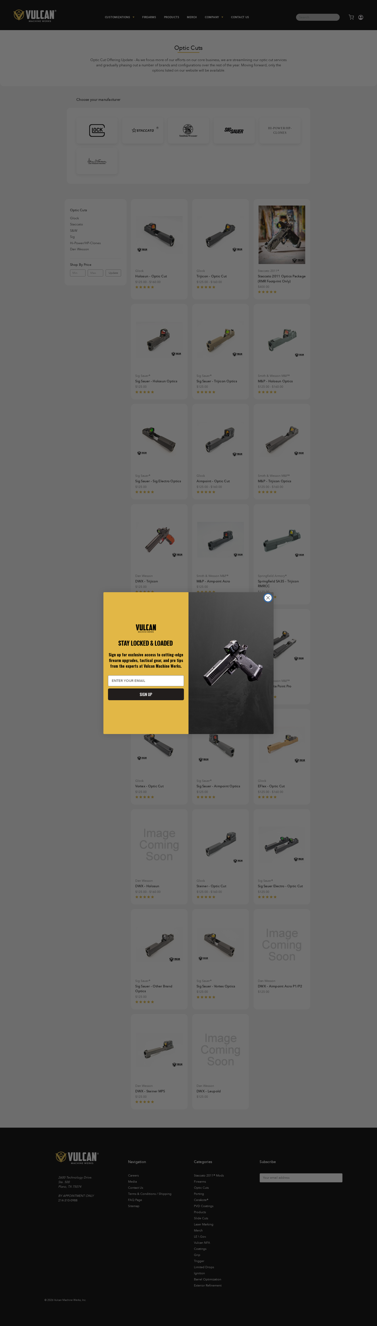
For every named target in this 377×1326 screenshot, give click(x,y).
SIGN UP (146, 694)
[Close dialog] (268, 598)
